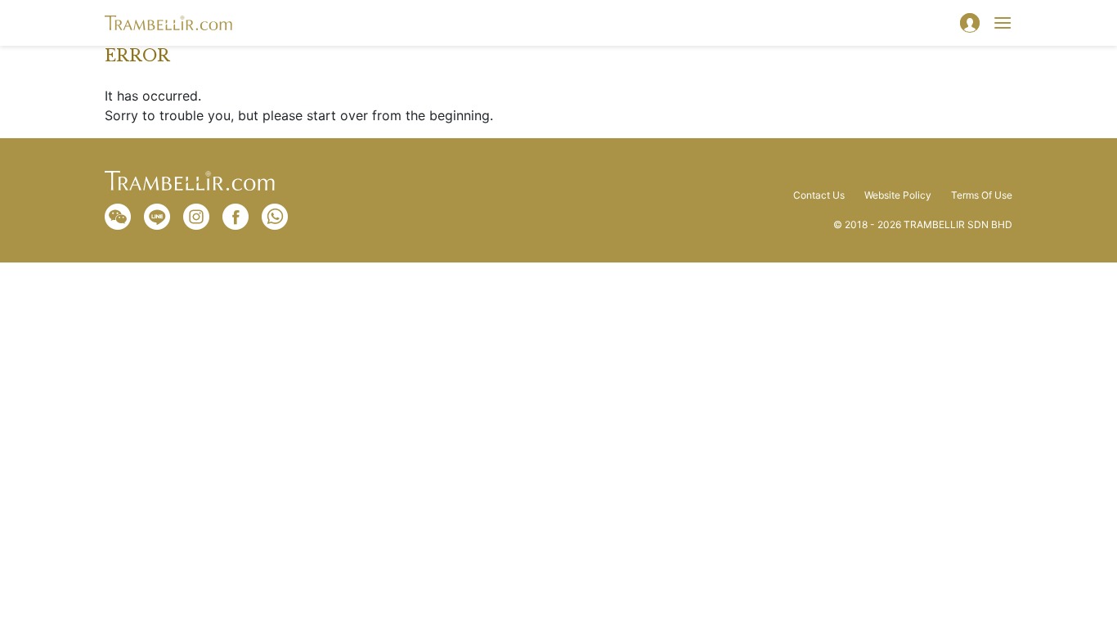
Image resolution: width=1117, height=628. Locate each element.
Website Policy (897, 195)
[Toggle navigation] (1002, 23)
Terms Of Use (981, 195)
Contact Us (819, 195)
